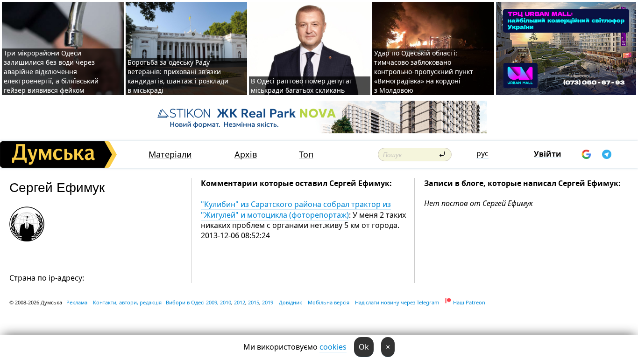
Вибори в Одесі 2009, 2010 (198, 302)
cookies (333, 347)
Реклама (76, 302)
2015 (253, 302)
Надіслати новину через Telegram (397, 302)
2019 (267, 302)
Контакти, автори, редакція (127, 302)
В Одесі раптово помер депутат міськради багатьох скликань (302, 85)
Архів (245, 154)
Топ (306, 154)
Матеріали (170, 154)
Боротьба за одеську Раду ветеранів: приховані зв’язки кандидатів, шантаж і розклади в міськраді (178, 76)
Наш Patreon (469, 302)
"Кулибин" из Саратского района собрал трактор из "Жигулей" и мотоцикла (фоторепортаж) (296, 209)
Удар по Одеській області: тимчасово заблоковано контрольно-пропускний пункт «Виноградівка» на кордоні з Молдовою (423, 71)
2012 (239, 302)
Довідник (290, 302)
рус (482, 153)
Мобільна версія (328, 302)
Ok (364, 347)
